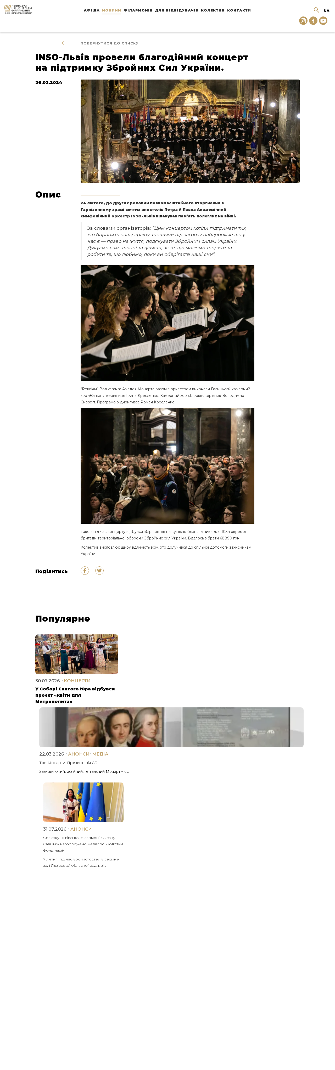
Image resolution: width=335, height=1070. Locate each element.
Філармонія (138, 10)
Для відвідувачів (177, 10)
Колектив (213, 10)
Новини (111, 10)
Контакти (239, 10)
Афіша (92, 10)
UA (326, 10)
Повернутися (109, 43)
